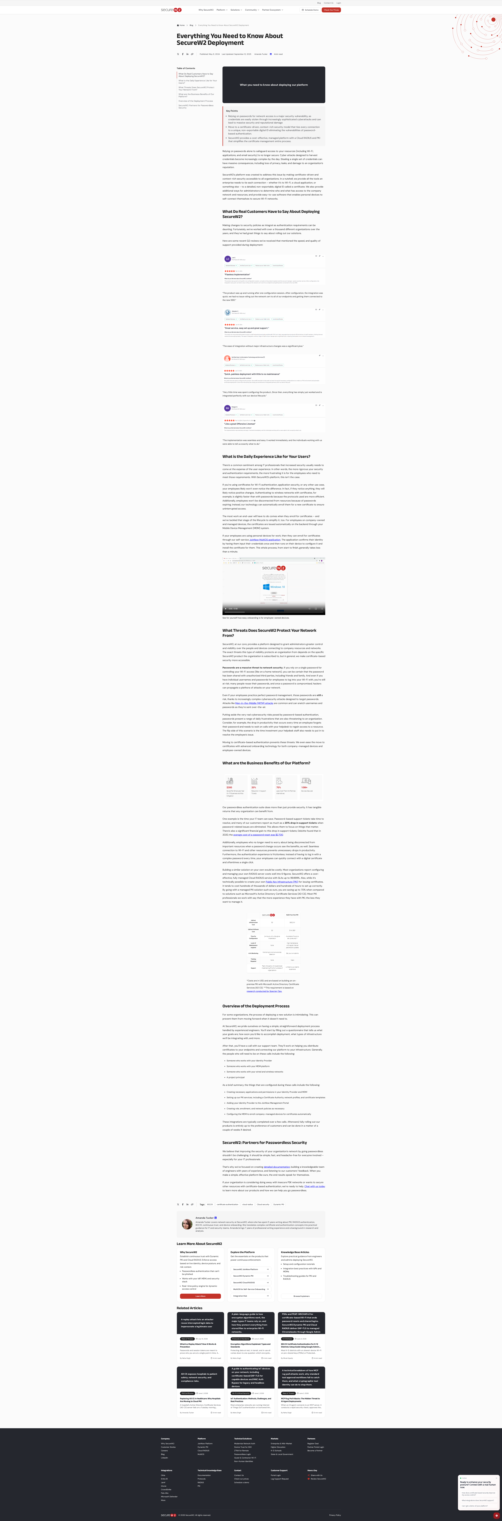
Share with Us (316, 1475)
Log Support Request (280, 1479)
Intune (163, 1486)
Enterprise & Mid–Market (281, 1443)
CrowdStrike (166, 1489)
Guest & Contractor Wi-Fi (245, 1458)
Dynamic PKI (278, 1204)
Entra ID (164, 1479)
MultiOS (201, 1454)
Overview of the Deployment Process (196, 101)
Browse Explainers (302, 1296)
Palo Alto (164, 1493)
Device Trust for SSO (243, 1447)
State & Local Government (282, 1454)
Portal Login (276, 1475)
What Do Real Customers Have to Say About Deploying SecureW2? (196, 75)
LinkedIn (164, 1458)
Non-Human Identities (243, 1461)
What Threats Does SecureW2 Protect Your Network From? (196, 88)
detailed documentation (277, 1166)
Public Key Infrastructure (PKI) (282, 881)
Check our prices (241, 1479)
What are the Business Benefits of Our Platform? (196, 95)
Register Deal (313, 1443)
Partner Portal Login (315, 1447)
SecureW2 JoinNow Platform (245, 1269)
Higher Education (278, 1447)
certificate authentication (227, 1204)
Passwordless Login (242, 1454)
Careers (164, 1451)
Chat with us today (314, 1186)
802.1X (210, 1204)
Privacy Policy (335, 1515)
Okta (163, 1475)
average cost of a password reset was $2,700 (258, 834)
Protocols (202, 1479)
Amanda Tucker (260, 54)
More (163, 1500)
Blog (319, 3)
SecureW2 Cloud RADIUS (244, 1282)
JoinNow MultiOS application (264, 539)
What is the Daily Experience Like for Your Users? (198, 81)
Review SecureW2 (318, 1479)
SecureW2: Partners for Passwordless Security (196, 106)
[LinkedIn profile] (271, 54)
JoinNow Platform (205, 1443)
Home (182, 25)
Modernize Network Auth (244, 1443)
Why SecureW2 (206, 10)
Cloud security (263, 1204)
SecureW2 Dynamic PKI (243, 1276)
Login (338, 3)
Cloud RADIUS (203, 1451)
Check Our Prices (331, 10)
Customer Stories (168, 1447)
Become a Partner (315, 1451)
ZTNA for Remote (241, 1451)
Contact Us (328, 3)
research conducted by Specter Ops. (264, 991)
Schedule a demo (241, 1482)
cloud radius (247, 1204)
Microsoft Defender (169, 1497)
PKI (199, 1486)
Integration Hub (240, 1296)
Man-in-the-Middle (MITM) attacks (254, 703)
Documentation (204, 1475)
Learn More (200, 1296)
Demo (311, 10)
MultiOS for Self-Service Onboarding (249, 1289)
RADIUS (201, 1482)
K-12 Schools (276, 1451)
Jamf (163, 1482)
